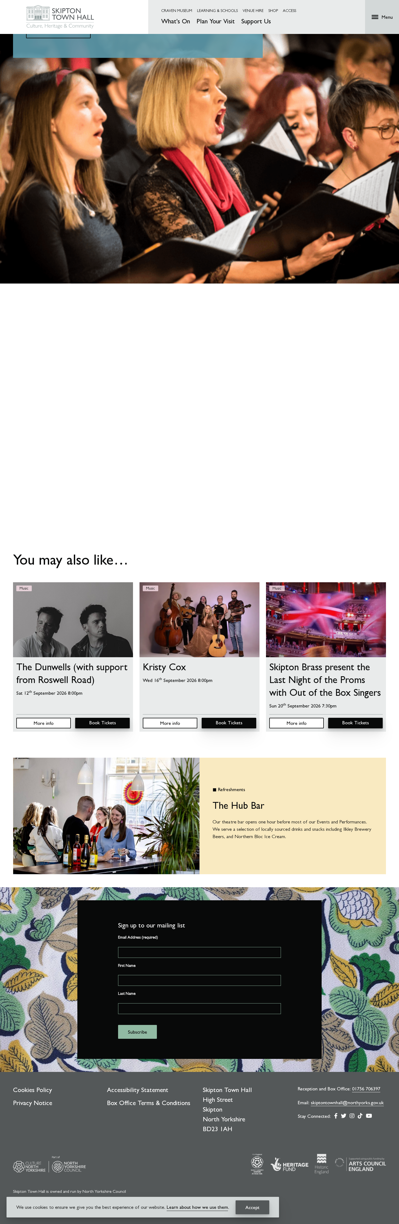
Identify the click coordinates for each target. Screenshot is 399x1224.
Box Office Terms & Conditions (148, 1103)
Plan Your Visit (216, 21)
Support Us (256, 21)
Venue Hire (253, 10)
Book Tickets (102, 722)
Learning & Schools (217, 10)
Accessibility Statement (137, 1090)
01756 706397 (366, 1088)
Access (289, 10)
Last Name (126, 993)
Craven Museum (176, 10)
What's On (175, 21)
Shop (273, 10)
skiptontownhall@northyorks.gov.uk (347, 1102)
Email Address (138, 937)
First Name (126, 965)
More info (43, 723)
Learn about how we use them (197, 1207)
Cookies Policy (32, 1090)
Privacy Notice (32, 1103)
